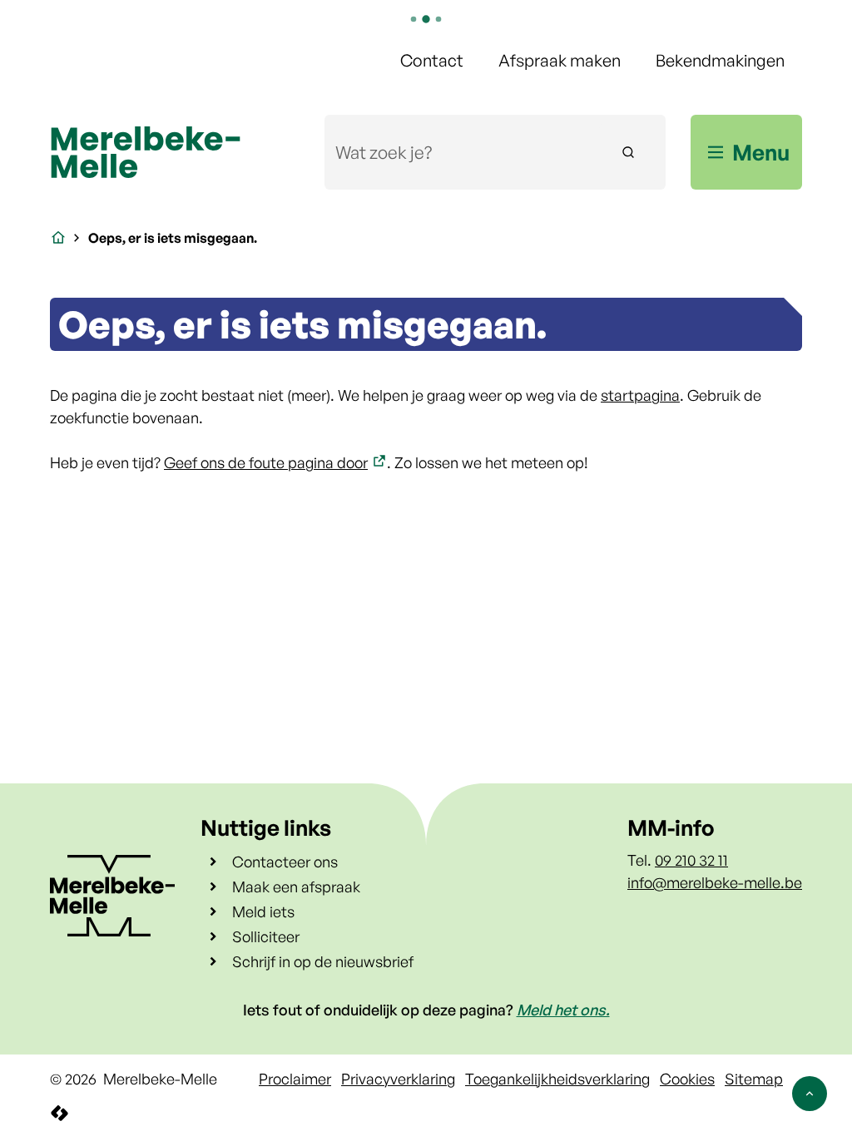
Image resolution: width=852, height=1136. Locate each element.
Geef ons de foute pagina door (266, 462)
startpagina (640, 395)
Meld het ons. (563, 1009)
